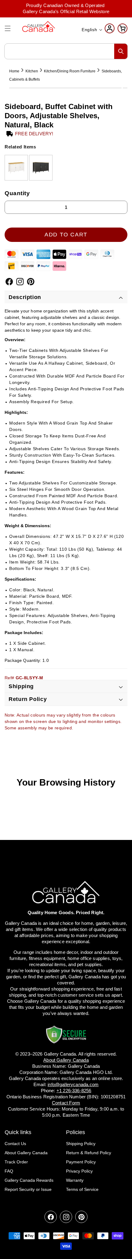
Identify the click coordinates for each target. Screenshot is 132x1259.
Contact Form (66, 1102)
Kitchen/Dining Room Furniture (69, 71)
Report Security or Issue (28, 1189)
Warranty (74, 1180)
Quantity (17, 193)
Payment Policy (81, 1161)
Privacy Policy (79, 1171)
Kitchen (31, 71)
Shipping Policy (80, 1143)
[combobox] (66, 51)
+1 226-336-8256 (73, 1090)
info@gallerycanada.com (73, 1084)
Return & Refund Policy (88, 1152)
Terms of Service (82, 1189)
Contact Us (15, 1143)
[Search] (121, 51)
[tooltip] (16, 168)
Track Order (16, 1161)
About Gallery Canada (26, 1152)
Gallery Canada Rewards (29, 1180)
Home (14, 71)
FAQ (9, 1171)
